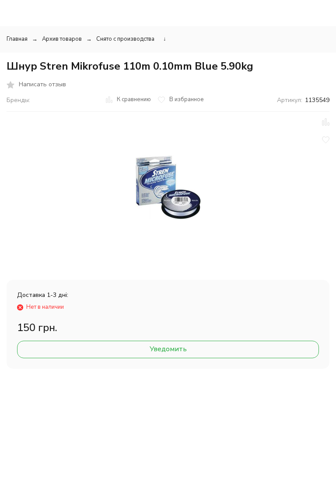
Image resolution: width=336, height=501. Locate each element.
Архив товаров (62, 39)
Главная (17, 39)
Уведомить (168, 349)
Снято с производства (125, 39)
